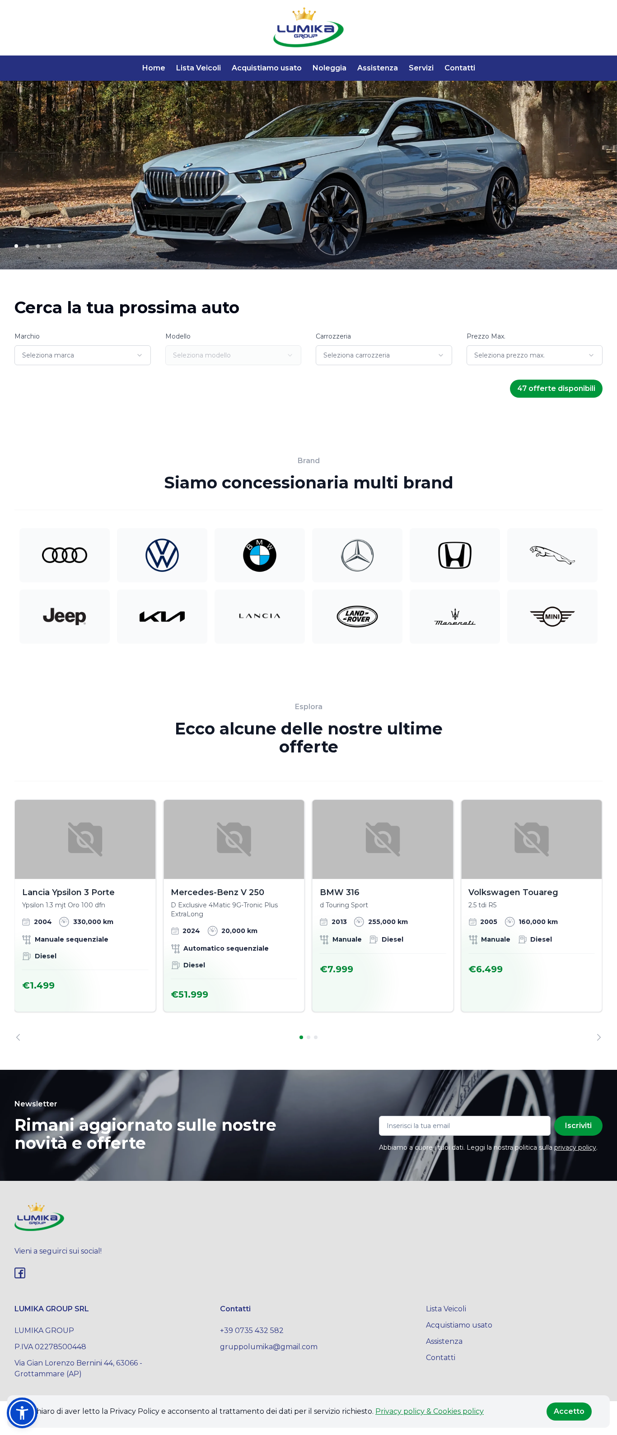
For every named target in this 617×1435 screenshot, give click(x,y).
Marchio (27, 336)
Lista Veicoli (198, 68)
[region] (308, 920)
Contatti (459, 68)
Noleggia (329, 68)
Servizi (421, 68)
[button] (22, 1413)
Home (153, 68)
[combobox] (82, 355)
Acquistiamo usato (267, 68)
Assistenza (377, 68)
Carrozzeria (333, 336)
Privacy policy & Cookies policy (429, 1411)
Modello (178, 336)
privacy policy (575, 1147)
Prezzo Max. (486, 336)
